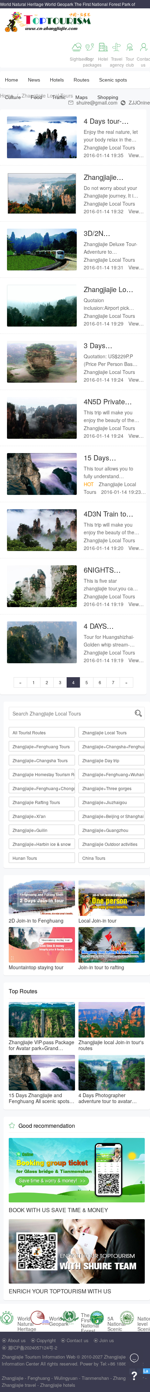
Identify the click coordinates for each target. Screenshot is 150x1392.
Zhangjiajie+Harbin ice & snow (42, 844)
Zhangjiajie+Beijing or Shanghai (113, 816)
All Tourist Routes (29, 732)
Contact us (78, 1340)
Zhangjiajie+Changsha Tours (40, 760)
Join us (106, 1340)
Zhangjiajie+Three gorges (107, 788)
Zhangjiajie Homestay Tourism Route (44, 774)
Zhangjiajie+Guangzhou (105, 830)
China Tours (93, 858)
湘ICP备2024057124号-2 (32, 1347)
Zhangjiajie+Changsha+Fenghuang (113, 746)
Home (11, 80)
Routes (81, 80)
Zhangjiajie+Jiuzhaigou (104, 802)
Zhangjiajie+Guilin (30, 830)
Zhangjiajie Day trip (100, 760)
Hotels (57, 80)
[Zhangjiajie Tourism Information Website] (48, 21)
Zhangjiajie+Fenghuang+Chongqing (44, 788)
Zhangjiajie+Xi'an (29, 816)
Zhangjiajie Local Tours (47, 95)
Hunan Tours (25, 858)
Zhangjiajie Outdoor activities (109, 844)
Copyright (46, 1340)
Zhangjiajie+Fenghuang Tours (41, 746)
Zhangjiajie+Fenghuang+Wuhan (113, 774)
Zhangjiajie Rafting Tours (36, 802)
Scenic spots (113, 80)
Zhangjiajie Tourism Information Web (38, 1356)
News (34, 80)
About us (17, 1340)
